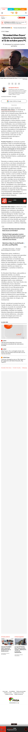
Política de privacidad (20, 691)
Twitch (20, 661)
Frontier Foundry (17, 368)
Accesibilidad (12, 691)
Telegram (19, 83)
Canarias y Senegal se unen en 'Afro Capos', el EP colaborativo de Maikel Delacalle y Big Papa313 (13, 361)
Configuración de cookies (19, 692)
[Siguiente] (26, 27)
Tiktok (8, 661)
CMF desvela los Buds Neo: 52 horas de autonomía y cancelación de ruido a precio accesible (12, 344)
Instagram (5, 661)
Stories (23, 661)
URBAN (22, 9)
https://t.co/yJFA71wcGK (16, 243)
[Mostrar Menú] (2, 13)
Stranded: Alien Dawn (6, 368)
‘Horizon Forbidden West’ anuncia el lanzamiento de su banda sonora (6, 649)
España (3, 18)
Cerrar (25, 22)
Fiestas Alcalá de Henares (20, 27)
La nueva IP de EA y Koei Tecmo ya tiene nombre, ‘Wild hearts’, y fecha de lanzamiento (20, 649)
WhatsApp (15, 83)
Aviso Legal (5, 691)
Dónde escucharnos (19, 694)
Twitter (12, 83)
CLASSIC (10, 9)
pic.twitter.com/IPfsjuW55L (10, 245)
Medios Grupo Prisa (14, 703)
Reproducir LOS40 (24, 200)
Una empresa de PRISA (14, 699)
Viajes (7, 31)
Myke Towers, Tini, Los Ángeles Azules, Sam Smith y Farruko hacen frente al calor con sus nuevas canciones (13, 352)
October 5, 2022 (15, 250)
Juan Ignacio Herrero (14, 87)
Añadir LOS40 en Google (15, 101)
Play (26, 729)
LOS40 (3, 9)
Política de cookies (8, 692)
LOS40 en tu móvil (9, 694)
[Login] (26, 13)
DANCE (16, 9)
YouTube (11, 661)
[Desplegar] (14, 724)
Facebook (9, 83)
